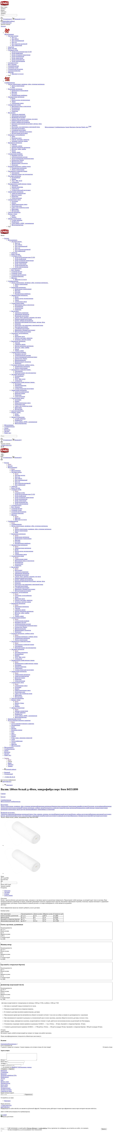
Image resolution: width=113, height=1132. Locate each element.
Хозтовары (18, 384)
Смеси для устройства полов (23, 406)
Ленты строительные (21, 284)
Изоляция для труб (20, 354)
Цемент (17, 401)
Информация (5, 1077)
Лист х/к (17, 248)
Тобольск (10, 764)
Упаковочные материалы (22, 366)
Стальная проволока (17, 276)
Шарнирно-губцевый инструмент (25, 330)
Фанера (17, 377)
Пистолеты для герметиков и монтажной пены (29, 325)
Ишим (10, 763)
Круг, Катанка (15, 270)
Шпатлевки (18, 407)
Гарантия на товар (6, 1091)
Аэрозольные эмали (21, 301)
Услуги (3, 1078)
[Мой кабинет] (2, 442)
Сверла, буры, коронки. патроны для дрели (28, 317)
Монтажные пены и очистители (24, 305)
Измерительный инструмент (23, 319)
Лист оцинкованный (21, 246)
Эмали (17, 300)
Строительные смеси (18, 398)
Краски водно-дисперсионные (24, 298)
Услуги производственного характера (22, 723)
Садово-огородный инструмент (24, 388)
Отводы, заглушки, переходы (23, 338)
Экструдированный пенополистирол (26, 357)
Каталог (6, 238)
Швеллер (14, 278)
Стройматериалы (13, 281)
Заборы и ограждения (18, 417)
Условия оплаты (5, 1088)
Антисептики (19, 308)
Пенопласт (18, 363)
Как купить (4, 1086)
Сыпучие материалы (17, 411)
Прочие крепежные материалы (24, 346)
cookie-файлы (43, 1128)
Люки (16, 335)
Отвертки (18, 324)
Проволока (18, 395)
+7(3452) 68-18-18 (6, 23)
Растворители (19, 306)
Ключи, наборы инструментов (24, 320)
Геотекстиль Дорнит (21, 358)
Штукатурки (18, 409)
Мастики (17, 290)
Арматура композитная (22, 392)
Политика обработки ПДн (9, 1075)
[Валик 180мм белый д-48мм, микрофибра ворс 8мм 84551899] (26, 845)
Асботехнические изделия (23, 355)
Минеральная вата (20, 360)
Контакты (7, 429)
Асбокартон (18, 380)
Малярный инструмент (22, 316)
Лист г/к (17, 243)
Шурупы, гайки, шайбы (22, 347)
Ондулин (17, 292)
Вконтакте (9, 785)
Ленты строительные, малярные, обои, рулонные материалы (29, 282)
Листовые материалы (18, 374)
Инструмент (15, 311)
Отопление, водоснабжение (20, 333)
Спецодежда (18, 387)
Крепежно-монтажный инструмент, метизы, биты (30, 322)
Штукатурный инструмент (23, 331)
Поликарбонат (19, 376)
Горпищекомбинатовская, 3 (9, 1044)
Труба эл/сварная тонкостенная (24, 260)
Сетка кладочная (20, 396)
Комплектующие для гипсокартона (25, 373)
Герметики (18, 309)
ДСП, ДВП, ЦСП (20, 379)
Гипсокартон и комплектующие (21, 369)
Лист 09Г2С (18, 244)
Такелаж (17, 343)
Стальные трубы (16, 256)
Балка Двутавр (15, 254)
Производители (5, 1083)
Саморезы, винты (20, 344)
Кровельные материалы (18, 287)
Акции (6, 428)
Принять (104, 1129)
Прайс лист (7, 433)
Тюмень (10, 766)
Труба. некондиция (20, 263)
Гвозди (17, 349)
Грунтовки (18, 399)
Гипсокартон (19, 371)
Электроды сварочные (21, 312)
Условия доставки (6, 1089)
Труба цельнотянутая (21, 265)
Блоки (17, 414)
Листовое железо (16, 241)
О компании (4, 1072)
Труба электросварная (21, 267)
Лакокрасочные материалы (19, 295)
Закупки (6, 431)
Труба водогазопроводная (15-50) (25, 257)
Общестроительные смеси (23, 403)
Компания (4, 1070)
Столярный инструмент (22, 328)
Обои (16, 286)
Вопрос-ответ (5, 1081)
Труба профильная (20, 259)
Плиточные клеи (20, 404)
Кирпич (17, 415)
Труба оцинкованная (21, 262)
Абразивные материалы (22, 314)
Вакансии (4, 1074)
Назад (9, 464)
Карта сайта (4, 1085)
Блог (2, 1080)
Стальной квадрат (16, 271)
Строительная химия (18, 303)
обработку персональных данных (21, 1067)
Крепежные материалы (18, 341)
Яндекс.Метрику (32, 1128)
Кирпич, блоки (16, 412)
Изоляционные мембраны (22, 293)
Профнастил (18, 420)
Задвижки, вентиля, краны (23, 339)
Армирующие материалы (19, 390)
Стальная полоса (16, 268)
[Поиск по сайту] (1, 17)
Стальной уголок (16, 273)
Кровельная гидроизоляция (23, 289)
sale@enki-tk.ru (6, 781)
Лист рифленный (20, 251)
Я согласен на (17, 1067)
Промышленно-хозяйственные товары (23, 382)
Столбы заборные (20, 418)
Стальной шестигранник (18, 275)
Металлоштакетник (21, 423)
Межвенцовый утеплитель (23, 361)
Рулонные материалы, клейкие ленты (23, 365)
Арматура (14, 252)
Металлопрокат (13, 240)
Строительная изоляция (18, 352)
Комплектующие (20, 393)
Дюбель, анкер (19, 350)
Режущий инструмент (21, 327)
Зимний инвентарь (20, 385)
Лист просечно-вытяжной (22, 249)
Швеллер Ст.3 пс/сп (21, 279)
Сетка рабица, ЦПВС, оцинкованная (26, 422)
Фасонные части (20, 336)
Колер (16, 297)
